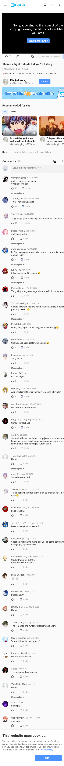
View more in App (38, 40)
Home (5, 152)
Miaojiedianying (18, 80)
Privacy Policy (46, 750)
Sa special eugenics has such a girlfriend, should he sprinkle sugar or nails (22, 139)
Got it (48, 757)
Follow (44, 81)
